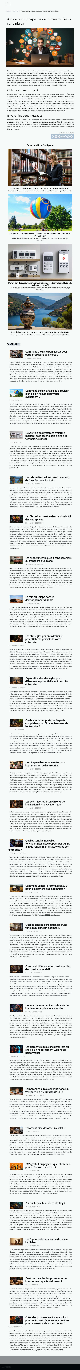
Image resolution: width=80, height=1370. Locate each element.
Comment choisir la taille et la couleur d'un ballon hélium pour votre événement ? (40, 234)
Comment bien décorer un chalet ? (45, 1128)
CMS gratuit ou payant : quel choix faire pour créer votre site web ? (48, 1165)
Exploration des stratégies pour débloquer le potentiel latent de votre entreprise (46, 681)
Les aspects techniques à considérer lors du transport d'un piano (48, 559)
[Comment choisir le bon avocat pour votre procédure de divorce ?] (40, 167)
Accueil (8, 11)
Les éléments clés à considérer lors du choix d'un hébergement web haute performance (47, 1050)
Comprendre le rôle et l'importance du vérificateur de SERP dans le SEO (47, 1090)
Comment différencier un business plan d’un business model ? (47, 968)
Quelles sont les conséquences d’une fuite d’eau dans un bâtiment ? (46, 926)
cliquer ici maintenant (20, 99)
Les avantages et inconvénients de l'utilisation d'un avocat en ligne (45, 803)
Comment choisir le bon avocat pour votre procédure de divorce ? (40, 188)
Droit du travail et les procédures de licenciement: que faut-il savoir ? (46, 1280)
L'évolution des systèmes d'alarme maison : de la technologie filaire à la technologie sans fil (40, 284)
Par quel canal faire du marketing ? (45, 1203)
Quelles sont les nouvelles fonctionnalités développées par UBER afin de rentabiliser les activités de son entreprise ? (39, 845)
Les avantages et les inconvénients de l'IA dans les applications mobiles (47, 1007)
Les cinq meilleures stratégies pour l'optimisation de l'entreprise (45, 764)
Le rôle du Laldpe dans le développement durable (39, 598)
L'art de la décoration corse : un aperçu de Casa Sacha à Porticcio (40, 332)
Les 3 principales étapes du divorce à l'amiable (46, 1240)
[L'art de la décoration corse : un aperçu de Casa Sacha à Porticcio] (40, 311)
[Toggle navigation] (8, 3)
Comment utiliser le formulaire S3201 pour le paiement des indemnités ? (46, 887)
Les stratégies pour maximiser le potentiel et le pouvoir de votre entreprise (44, 639)
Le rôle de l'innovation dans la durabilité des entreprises (48, 518)
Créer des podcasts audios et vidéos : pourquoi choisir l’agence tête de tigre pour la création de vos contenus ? (47, 1320)
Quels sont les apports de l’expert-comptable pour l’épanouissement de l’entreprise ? (46, 723)
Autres (15, 11)
